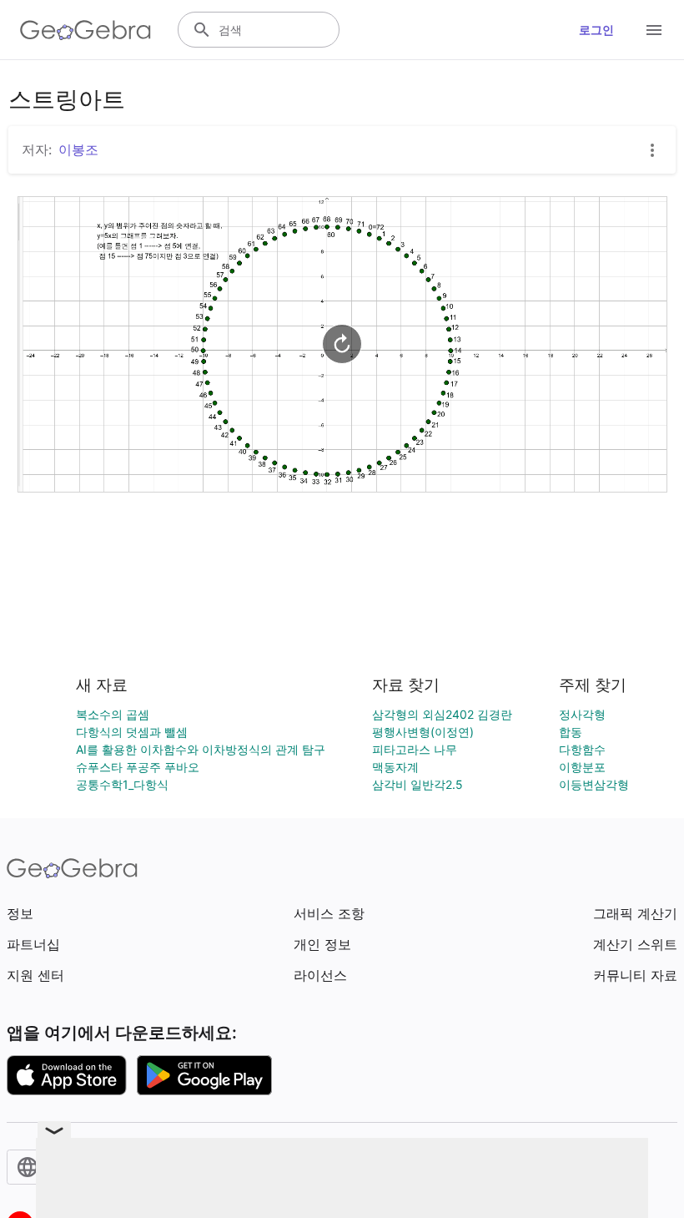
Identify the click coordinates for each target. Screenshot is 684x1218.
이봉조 (78, 149)
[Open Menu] (654, 30)
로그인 (596, 30)
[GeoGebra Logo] (85, 30)
